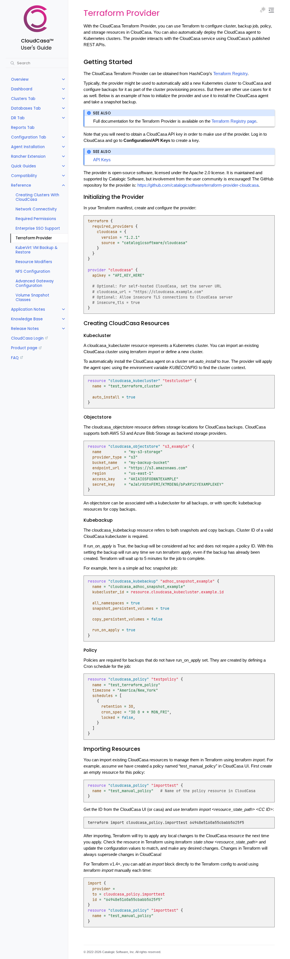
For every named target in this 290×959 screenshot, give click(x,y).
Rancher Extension (28, 156)
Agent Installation (28, 147)
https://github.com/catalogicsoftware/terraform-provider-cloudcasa (198, 185)
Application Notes (28, 309)
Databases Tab (26, 108)
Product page (24, 348)
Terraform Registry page (234, 121)
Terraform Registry (230, 73)
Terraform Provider (34, 238)
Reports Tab (23, 127)
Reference (21, 185)
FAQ (15, 358)
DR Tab (18, 118)
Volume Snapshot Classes (32, 297)
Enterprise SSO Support (38, 228)
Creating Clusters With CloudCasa (37, 197)
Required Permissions (36, 218)
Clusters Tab (23, 98)
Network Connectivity (36, 209)
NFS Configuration (33, 271)
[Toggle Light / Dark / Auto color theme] (263, 10)
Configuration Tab (28, 137)
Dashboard (21, 89)
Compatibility (24, 175)
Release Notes (25, 328)
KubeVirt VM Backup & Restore (36, 250)
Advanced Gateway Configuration (35, 283)
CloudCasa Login (27, 338)
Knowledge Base (27, 319)
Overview (20, 79)
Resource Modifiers (34, 262)
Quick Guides (23, 166)
